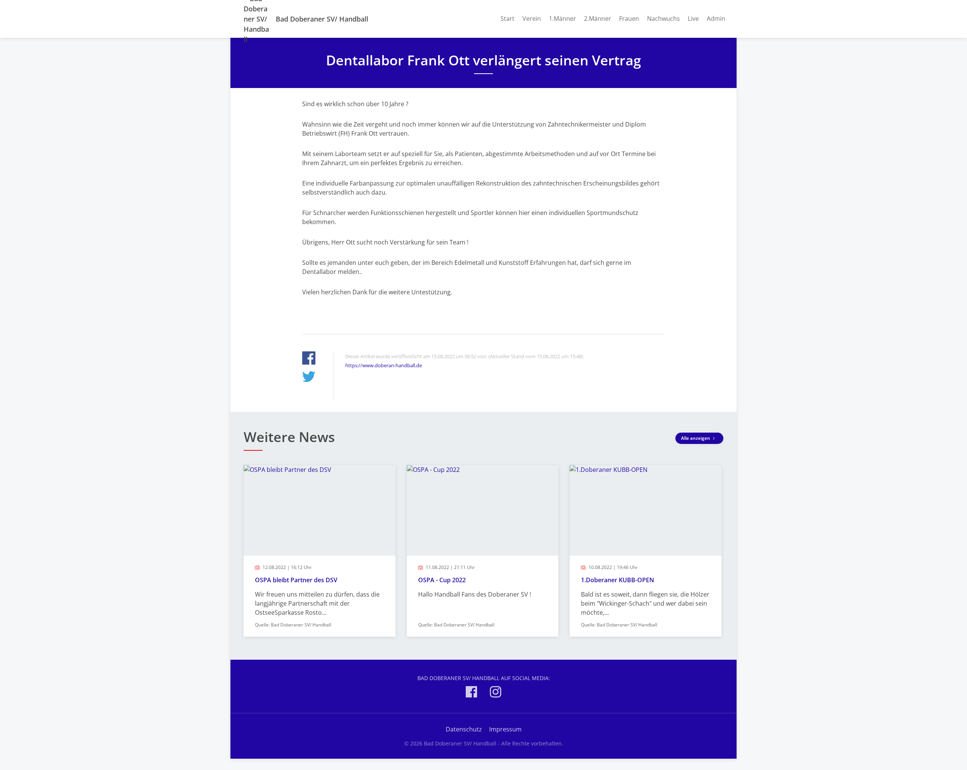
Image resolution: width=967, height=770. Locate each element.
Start (507, 18)
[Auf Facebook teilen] (308, 359)
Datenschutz (464, 729)
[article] (319, 551)
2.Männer (597, 18)
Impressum (505, 729)
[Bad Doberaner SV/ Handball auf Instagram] (495, 693)
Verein (531, 18)
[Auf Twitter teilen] (308, 377)
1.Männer (562, 18)
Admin (716, 18)
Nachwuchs (663, 18)
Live (693, 18)
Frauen (629, 18)
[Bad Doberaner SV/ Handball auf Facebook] (471, 693)
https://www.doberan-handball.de (383, 365)
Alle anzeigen (696, 438)
